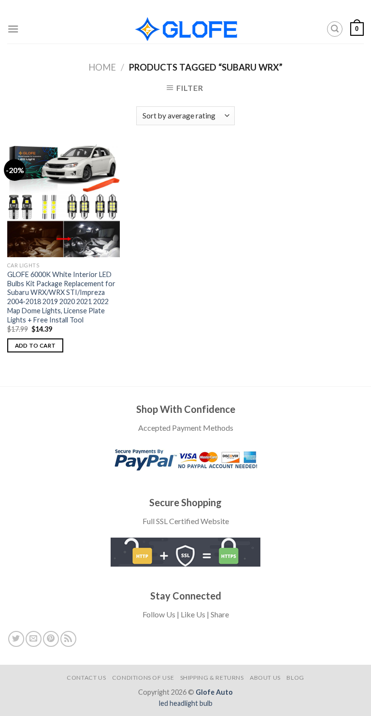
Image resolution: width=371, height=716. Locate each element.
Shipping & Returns (212, 677)
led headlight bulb (186, 703)
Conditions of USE (143, 677)
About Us (265, 677)
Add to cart (35, 345)
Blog (295, 677)
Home (102, 67)
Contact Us (86, 677)
